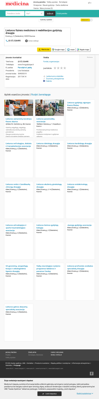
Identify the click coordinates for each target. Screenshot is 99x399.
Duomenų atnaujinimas (55, 79)
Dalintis (49, 81)
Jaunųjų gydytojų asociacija (79, 225)
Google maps (60, 50)
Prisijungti (17, 365)
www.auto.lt (30, 368)
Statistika (9, 365)
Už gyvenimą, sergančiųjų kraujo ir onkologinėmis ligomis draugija (17, 268)
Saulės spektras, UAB (18, 363)
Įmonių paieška (39, 2)
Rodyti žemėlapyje (41, 94)
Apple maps (84, 50)
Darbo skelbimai (62, 5)
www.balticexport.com (56, 368)
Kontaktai (30, 363)
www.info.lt (9, 368)
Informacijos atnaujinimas (81, 363)
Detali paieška (62, 13)
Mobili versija (56, 355)
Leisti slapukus (51, 394)
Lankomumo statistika (54, 76)
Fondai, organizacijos (51, 62)
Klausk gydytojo (49, 5)
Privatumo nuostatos (42, 363)
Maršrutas (39, 355)
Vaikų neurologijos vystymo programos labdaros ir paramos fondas (48, 268)
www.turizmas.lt (41, 368)
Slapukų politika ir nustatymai (60, 363)
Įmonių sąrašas (46, 20)
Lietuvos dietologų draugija (48, 143)
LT (89, 3)
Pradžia (8, 355)
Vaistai (36, 8)
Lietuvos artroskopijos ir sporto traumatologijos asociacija (16, 228)
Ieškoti (50, 13)
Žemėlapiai (63, 2)
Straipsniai (37, 5)
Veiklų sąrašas (52, 2)
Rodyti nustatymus (84, 393)
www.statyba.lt (20, 368)
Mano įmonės (46, 8)
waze (72, 50)
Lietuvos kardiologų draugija (79, 143)
